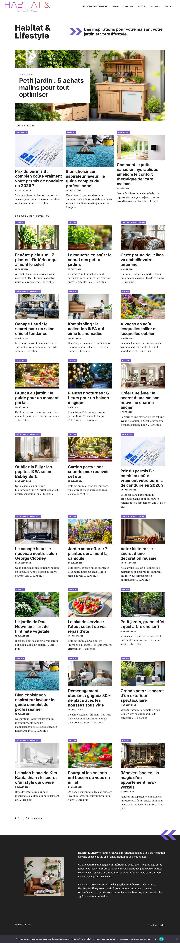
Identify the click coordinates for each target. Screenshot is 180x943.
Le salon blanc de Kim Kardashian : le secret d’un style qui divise (36, 777)
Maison (142, 6)
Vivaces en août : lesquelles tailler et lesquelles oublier (139, 329)
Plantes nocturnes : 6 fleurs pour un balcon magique (88, 398)
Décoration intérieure (94, 6)
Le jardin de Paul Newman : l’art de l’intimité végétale (32, 626)
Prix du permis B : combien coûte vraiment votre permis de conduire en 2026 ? (39, 178)
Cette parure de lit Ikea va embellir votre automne (142, 260)
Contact (169, 6)
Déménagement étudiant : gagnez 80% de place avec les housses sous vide (89, 697)
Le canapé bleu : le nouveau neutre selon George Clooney (36, 553)
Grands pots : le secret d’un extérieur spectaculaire (142, 695)
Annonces (21, 132)
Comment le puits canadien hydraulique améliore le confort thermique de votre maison (137, 174)
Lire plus (42, 203)
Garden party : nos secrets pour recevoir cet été (88, 471)
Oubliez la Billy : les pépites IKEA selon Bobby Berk (33, 471)
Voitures (155, 6)
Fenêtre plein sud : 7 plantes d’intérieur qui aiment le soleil (36, 260)
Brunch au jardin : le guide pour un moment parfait (37, 398)
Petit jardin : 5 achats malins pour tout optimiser (51, 87)
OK (161, 939)
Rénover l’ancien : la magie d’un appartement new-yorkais (140, 779)
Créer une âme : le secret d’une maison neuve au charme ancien (140, 400)
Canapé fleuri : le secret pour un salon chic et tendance (35, 329)
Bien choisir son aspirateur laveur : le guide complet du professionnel (85, 178)
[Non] (176, 939)
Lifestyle (128, 6)
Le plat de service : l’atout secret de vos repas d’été (87, 626)
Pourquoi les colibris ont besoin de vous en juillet (89, 777)
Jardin (115, 6)
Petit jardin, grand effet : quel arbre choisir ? (143, 624)
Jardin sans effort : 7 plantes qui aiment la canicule (88, 553)
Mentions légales (156, 925)
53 (28, 818)
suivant (37, 818)
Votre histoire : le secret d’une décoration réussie (139, 553)
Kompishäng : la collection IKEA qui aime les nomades (86, 329)
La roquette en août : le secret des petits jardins (90, 260)
